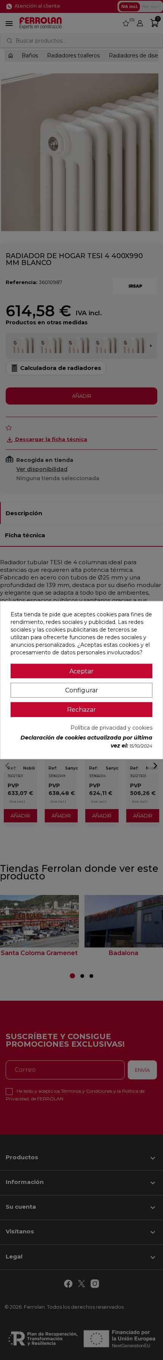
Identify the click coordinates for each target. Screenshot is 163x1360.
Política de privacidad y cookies (111, 727)
